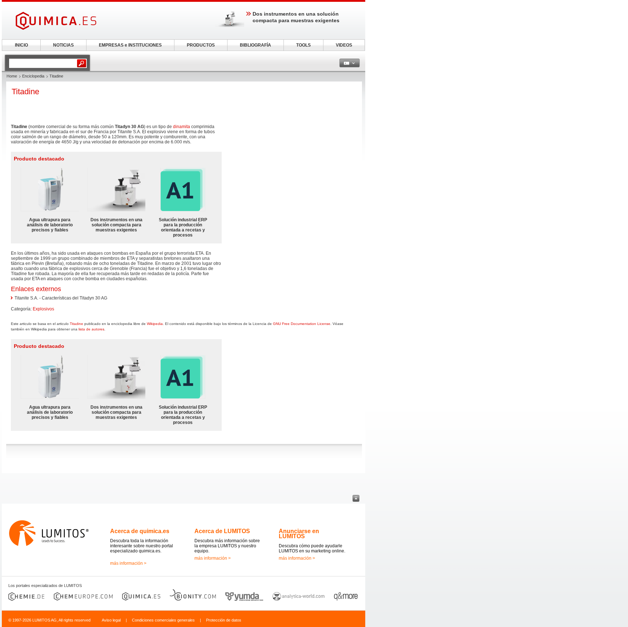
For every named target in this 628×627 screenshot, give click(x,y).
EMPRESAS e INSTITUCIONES (130, 45)
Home (12, 76)
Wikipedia (155, 324)
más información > (128, 563)
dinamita (181, 126)
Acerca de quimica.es (139, 531)
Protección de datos (223, 620)
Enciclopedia (33, 76)
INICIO (21, 45)
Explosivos (43, 308)
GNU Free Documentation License (301, 324)
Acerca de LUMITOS (222, 531)
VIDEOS (344, 45)
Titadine (76, 324)
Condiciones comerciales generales (163, 620)
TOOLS (303, 45)
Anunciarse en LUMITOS (299, 533)
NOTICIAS (63, 45)
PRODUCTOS (201, 45)
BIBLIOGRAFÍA (255, 45)
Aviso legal (111, 620)
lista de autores (91, 329)
